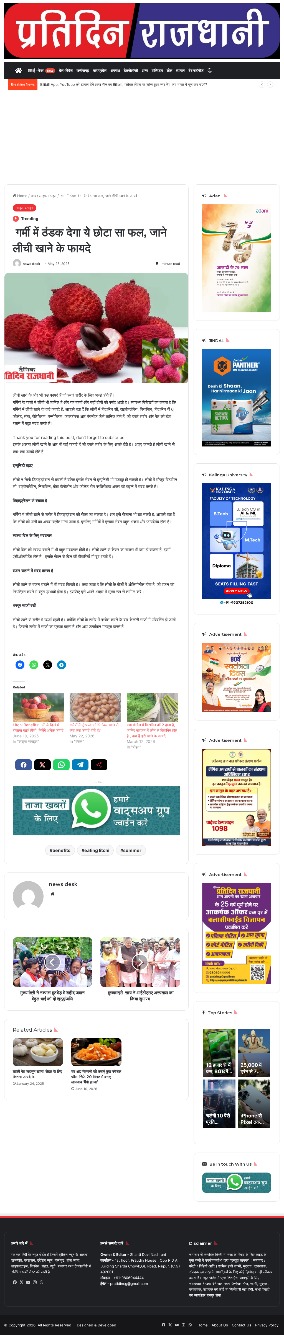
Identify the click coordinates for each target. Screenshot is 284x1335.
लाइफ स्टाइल (48, 195)
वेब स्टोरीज (196, 70)
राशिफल (157, 70)
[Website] (52, 894)
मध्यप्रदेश (99, 70)
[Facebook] (14, 1282)
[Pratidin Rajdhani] (142, 31)
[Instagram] (34, 1282)
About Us (220, 1325)
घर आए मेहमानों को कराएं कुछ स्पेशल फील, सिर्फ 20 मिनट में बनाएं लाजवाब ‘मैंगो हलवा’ (96, 1076)
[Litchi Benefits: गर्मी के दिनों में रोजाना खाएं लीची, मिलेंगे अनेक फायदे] (38, 707)
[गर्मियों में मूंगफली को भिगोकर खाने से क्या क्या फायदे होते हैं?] (95, 707)
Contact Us (241, 1325)
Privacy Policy (266, 1325)
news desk (31, 264)
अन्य (145, 70)
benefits (61, 850)
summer (132, 850)
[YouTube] (28, 1282)
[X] (21, 1282)
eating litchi (96, 850)
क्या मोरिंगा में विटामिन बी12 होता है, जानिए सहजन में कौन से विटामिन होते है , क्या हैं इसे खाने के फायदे (152, 730)
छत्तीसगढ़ (83, 70)
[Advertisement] (142, 137)
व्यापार (180, 70)
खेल (169, 70)
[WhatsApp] (41, 1282)
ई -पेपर (42, 70)
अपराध (115, 70)
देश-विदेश (66, 70)
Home (21, 195)
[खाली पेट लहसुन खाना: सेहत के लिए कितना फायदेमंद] (38, 1052)
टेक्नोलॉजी (131, 70)
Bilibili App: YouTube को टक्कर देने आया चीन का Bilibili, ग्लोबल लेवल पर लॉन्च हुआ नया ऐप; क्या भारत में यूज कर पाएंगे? (123, 84)
